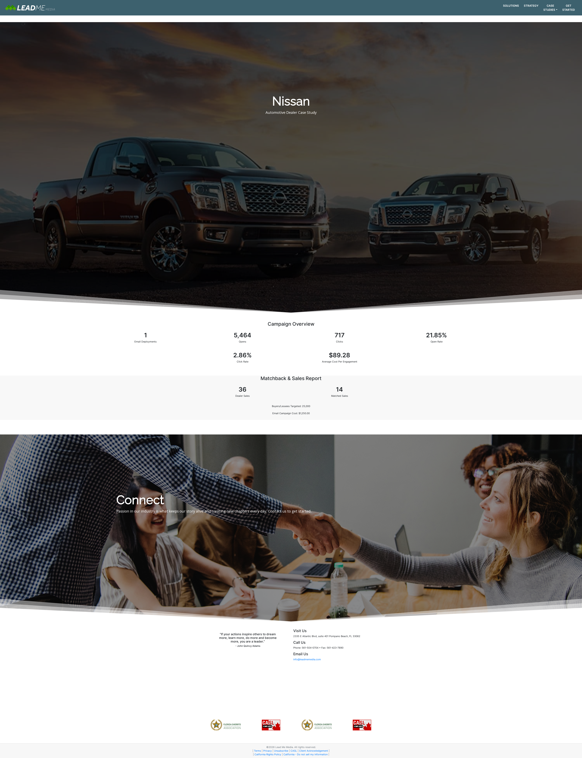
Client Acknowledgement (313, 750)
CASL (294, 750)
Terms (257, 750)
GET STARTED (568, 7)
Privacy (267, 750)
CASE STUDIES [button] (549, 7)
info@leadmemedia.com (307, 659)
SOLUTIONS (511, 5)
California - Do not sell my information (305, 754)
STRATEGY (531, 5)
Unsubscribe (281, 750)
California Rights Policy (267, 754)
